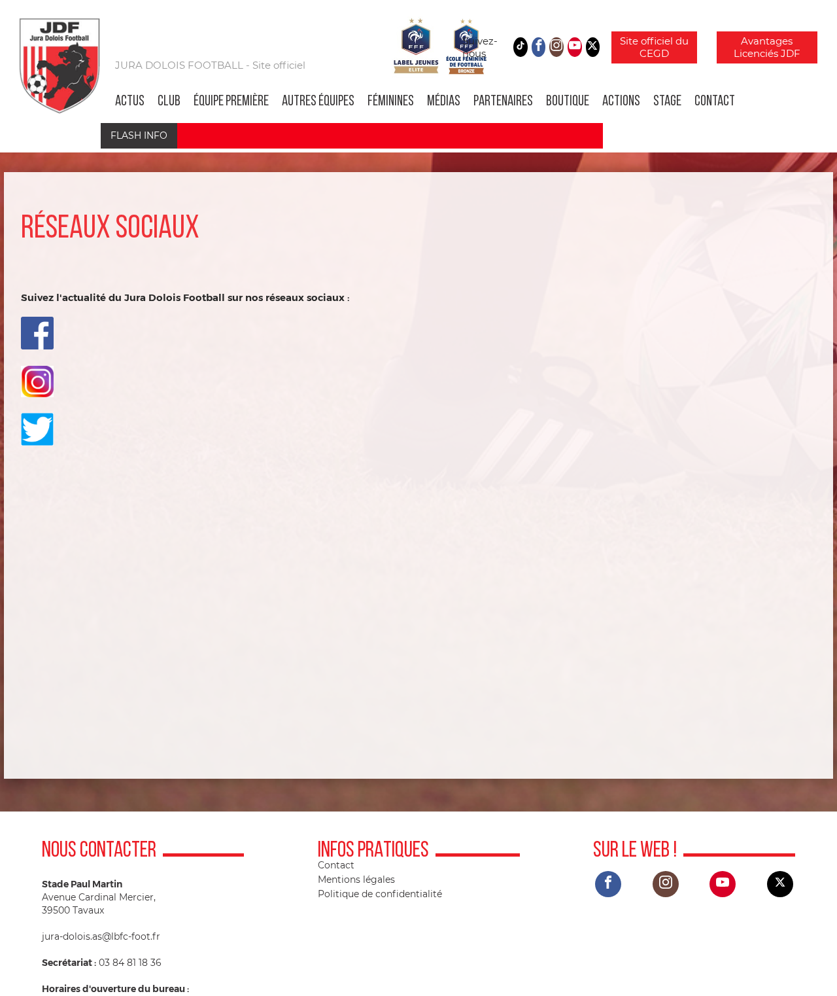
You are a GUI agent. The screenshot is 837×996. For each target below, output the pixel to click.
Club (169, 101)
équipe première (231, 101)
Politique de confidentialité (380, 894)
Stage (667, 101)
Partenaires (503, 101)
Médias (443, 101)
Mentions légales (356, 879)
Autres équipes (318, 101)
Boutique (567, 101)
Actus (130, 101)
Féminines (390, 101)
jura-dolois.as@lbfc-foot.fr (101, 936)
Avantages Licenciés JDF (767, 47)
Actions (621, 101)
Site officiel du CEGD (654, 47)
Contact (714, 101)
